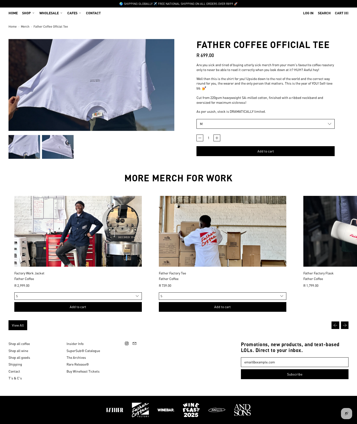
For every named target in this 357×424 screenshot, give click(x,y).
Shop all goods (19, 357)
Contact (93, 13)
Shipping (15, 364)
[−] (199, 138)
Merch (25, 26)
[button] (324, 13)
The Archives (76, 357)
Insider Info (75, 343)
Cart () (341, 14)
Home (13, 13)
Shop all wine (18, 350)
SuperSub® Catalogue (83, 350)
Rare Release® (78, 364)
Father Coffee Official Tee (51, 26)
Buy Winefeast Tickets (83, 371)
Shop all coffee (19, 343)
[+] (216, 138)
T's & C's (15, 378)
